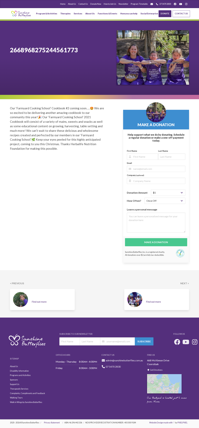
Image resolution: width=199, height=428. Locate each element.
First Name (132, 151)
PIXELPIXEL (182, 422)
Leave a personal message (142, 209)
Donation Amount (137, 192)
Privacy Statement (52, 422)
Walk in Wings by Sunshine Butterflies (26, 402)
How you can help (128, 13)
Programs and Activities (20, 375)
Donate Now (95, 4)
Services (78, 13)
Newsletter (123, 4)
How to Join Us (110, 4)
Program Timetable (139, 4)
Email (129, 163)
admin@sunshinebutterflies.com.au (124, 360)
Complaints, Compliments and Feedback (27, 393)
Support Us (14, 384)
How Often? (134, 200)
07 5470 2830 (165, 4)
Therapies (65, 13)
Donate (165, 13)
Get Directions (156, 370)
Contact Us (83, 4)
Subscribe (144, 341)
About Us (72, 4)
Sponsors (14, 379)
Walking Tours (16, 397)
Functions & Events (107, 13)
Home (62, 4)
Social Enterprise (149, 13)
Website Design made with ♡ (162, 422)
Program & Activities (46, 13)
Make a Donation (156, 242)
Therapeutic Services (19, 389)
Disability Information (19, 371)
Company (135, 175)
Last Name (163, 151)
